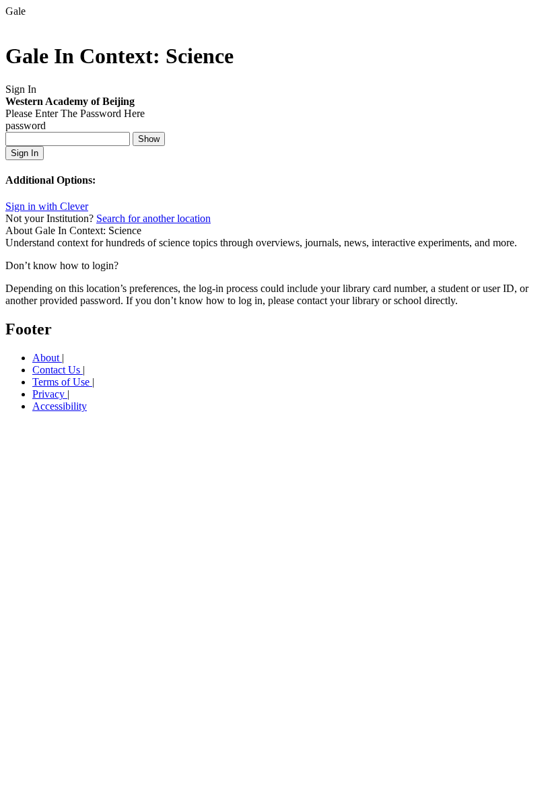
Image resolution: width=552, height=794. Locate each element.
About (47, 357)
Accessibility (59, 406)
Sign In (24, 153)
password (25, 125)
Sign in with (46, 206)
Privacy (49, 394)
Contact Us (57, 369)
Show (149, 139)
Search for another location (153, 218)
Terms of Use (62, 382)
